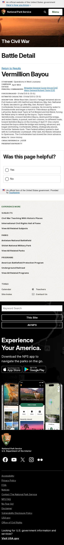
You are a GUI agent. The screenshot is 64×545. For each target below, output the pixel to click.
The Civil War (16, 41)
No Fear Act (8, 503)
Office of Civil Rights (12, 522)
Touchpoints (14, 192)
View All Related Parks (13, 250)
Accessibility (8, 475)
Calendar (6, 289)
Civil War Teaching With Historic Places (22, 218)
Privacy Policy (9, 480)
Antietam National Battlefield (16, 240)
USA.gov (6, 517)
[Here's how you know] (32, 4)
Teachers (40, 289)
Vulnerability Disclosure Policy (17, 513)
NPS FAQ (6, 499)
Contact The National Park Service (19, 494)
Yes (12, 169)
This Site (32, 317)
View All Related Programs (15, 273)
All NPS (32, 325)
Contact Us (41, 294)
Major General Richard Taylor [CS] (39, 90)
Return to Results (11, 68)
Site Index (7, 294)
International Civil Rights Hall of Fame (21, 223)
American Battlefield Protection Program (22, 262)
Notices (5, 489)
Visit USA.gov (10, 538)
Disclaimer (7, 508)
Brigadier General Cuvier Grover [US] (40, 88)
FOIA (4, 485)
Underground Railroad (13, 268)
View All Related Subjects (15, 228)
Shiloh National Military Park (16, 245)
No (12, 178)
